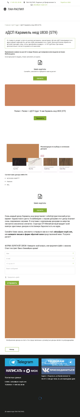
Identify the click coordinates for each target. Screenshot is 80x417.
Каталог (27, 16)
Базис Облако (71, 16)
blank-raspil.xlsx (40, 69)
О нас (49, 16)
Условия (39, 16)
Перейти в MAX (65, 2)
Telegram (17, 16)
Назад (11, 349)
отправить (12, 283)
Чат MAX (7, 16)
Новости (59, 16)
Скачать (40, 78)
